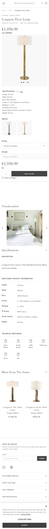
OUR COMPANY (8, 490)
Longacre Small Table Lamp (36, 408)
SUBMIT (42, 458)
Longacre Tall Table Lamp (12, 408)
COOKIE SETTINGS (24, 519)
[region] (24, 516)
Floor (11, 10)
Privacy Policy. (26, 514)
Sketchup (43, 345)
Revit (6, 358)
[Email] (24, 458)
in (17, 91)
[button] (21, 82)
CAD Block (31, 346)
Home (4, 10)
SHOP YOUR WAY (9, 483)
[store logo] (25, 3)
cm (21, 91)
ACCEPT (24, 525)
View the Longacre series (29, 23)
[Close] (46, 506)
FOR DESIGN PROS (9, 497)
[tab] (24, 249)
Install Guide (18, 346)
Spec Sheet (5, 346)
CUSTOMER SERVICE (10, 476)
